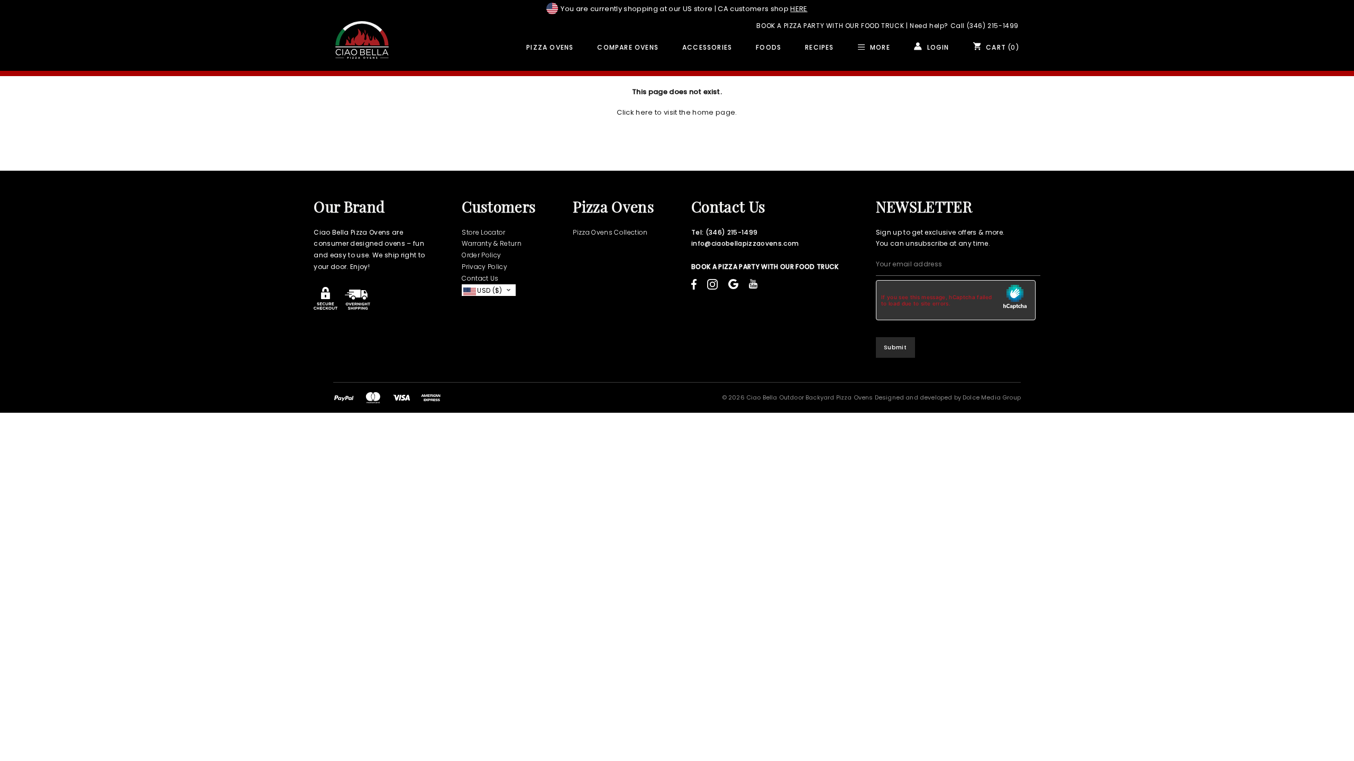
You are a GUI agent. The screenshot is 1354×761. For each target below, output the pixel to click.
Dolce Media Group (992, 397)
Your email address (909, 263)
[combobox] (489, 290)
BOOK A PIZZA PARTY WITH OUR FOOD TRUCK (830, 25)
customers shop (762, 8)
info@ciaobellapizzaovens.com (745, 243)
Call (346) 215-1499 (984, 25)
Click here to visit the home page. (677, 112)
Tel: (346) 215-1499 (724, 232)
